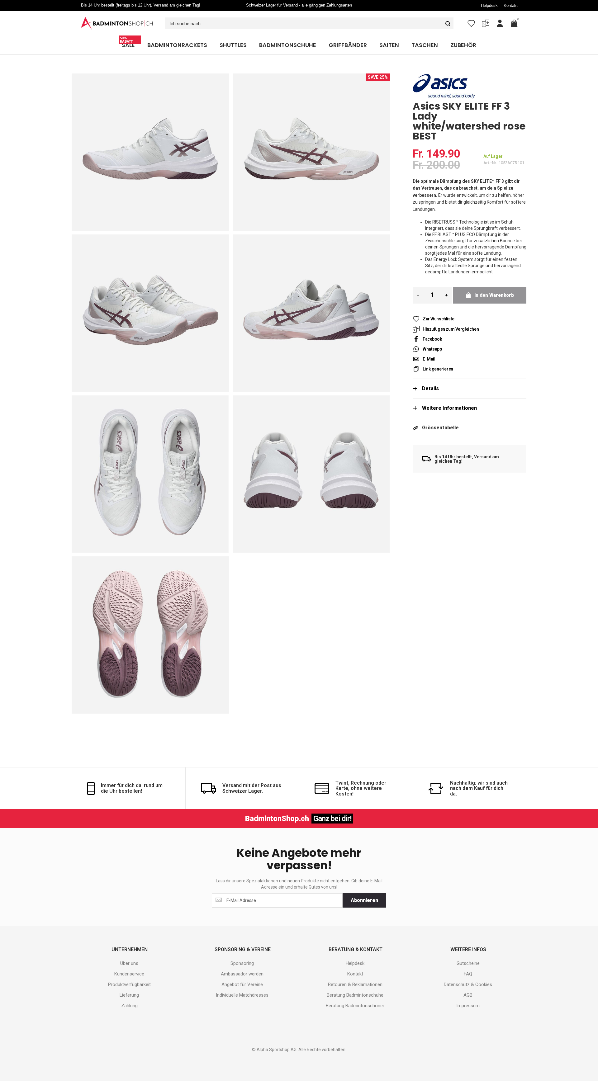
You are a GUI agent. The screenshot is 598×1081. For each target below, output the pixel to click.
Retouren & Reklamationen (355, 984)
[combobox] (309, 23)
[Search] (447, 23)
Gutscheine (468, 963)
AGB (467, 995)
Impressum (468, 1005)
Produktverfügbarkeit (129, 984)
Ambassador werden (242, 974)
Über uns (129, 963)
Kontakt (511, 5)
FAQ (468, 974)
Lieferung (129, 995)
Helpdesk (489, 5)
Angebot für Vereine (242, 984)
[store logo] (117, 23)
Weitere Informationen (449, 408)
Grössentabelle (440, 428)
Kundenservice (129, 974)
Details (430, 388)
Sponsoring (242, 963)
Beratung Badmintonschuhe (355, 995)
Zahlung (129, 1005)
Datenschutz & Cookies (468, 984)
